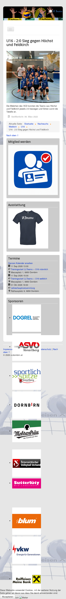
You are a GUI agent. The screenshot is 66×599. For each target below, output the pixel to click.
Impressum (8, 311)
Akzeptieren (7, 596)
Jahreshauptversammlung (23, 250)
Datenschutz (45, 311)
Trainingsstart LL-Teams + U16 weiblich (29, 241)
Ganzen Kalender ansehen (20, 225)
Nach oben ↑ (12, 135)
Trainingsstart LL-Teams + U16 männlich (29, 231)
